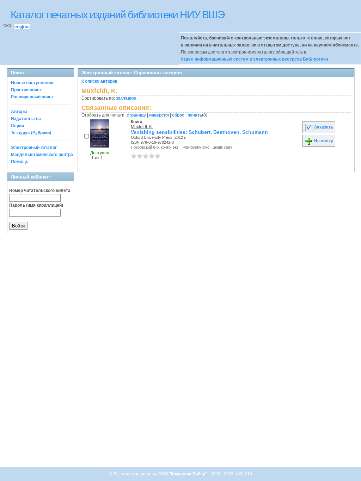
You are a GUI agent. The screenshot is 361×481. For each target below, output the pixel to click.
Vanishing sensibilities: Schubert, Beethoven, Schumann (199, 132)
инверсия (159, 115)
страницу (136, 115)
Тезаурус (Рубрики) (31, 132)
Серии (17, 125)
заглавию (126, 98)
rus (26, 26)
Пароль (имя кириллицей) (36, 205)
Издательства (26, 118)
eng (18, 26)
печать (195, 115)
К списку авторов (99, 81)
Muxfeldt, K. (142, 126)
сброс (178, 115)
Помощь (19, 161)
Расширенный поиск (32, 96)
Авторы (19, 111)
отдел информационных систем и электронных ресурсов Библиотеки (254, 59)
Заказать (323, 127)
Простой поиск (26, 89)
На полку (323, 140)
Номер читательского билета (40, 190)
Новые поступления (32, 82)
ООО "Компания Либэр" (183, 473)
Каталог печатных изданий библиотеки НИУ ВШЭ (118, 14)
